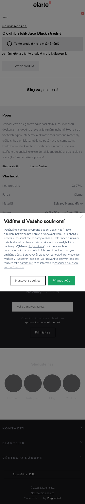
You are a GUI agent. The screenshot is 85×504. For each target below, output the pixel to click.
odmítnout (26, 263)
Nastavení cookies (28, 259)
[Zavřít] (81, 217)
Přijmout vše (36, 246)
